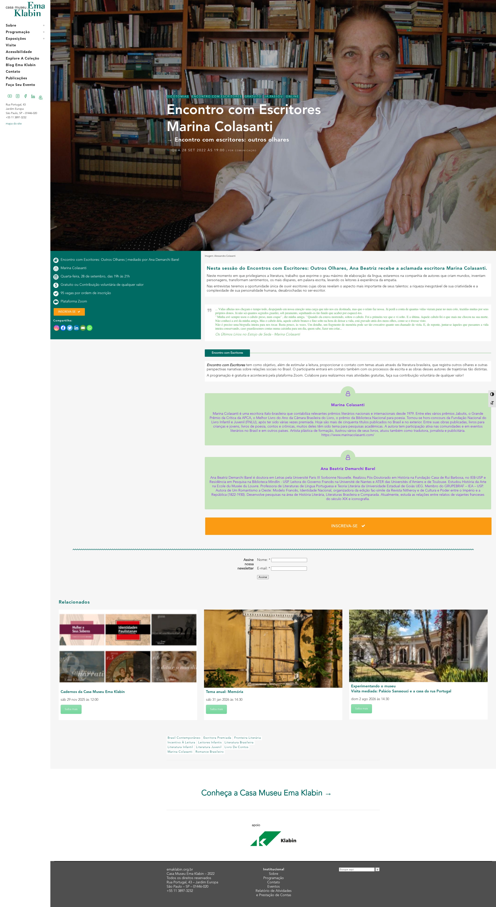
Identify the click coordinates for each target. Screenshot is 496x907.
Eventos (273, 886)
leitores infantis (210, 742)
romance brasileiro (209, 752)
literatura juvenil (209, 747)
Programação (273, 878)
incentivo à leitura (181, 742)
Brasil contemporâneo (184, 738)
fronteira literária (247, 738)
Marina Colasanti (180, 752)
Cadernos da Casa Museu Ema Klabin (93, 692)
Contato (273, 882)
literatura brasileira (239, 742)
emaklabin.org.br (180, 869)
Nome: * (263, 560)
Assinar (263, 577)
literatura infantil (180, 747)
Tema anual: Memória (224, 692)
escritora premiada (217, 738)
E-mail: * (263, 568)
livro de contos (236, 747)
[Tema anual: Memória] (273, 649)
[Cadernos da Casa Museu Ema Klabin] (128, 649)
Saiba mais (71, 709)
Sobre (273, 874)
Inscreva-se (67, 312)
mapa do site (14, 123)
